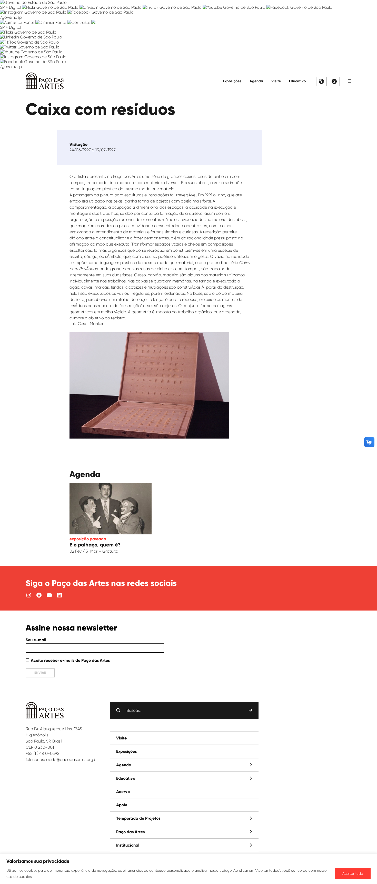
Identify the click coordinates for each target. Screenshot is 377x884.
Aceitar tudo (352, 873)
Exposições (232, 81)
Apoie (121, 804)
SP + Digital (10, 7)
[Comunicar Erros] (93, 22)
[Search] (250, 710)
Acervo (123, 791)
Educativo (297, 81)
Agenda (256, 81)
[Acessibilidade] (334, 81)
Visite (276, 81)
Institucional (127, 845)
